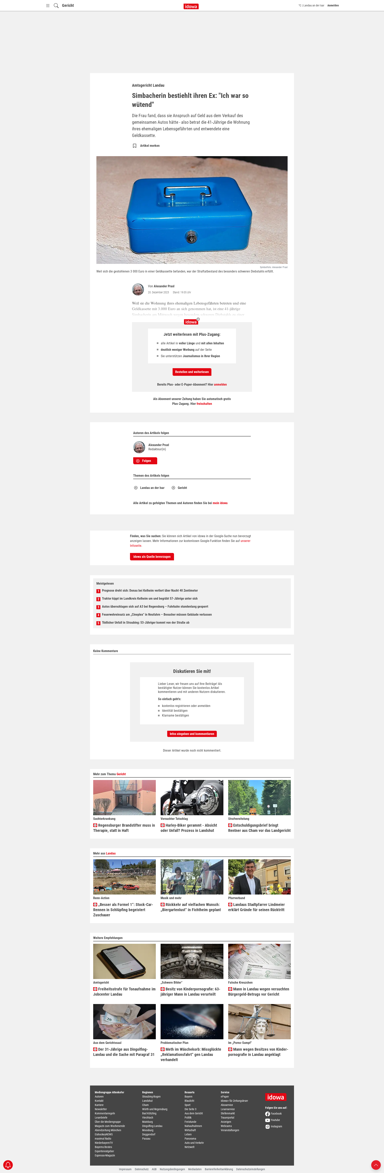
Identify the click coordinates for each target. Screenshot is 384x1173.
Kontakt (99, 1100)
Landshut (147, 1100)
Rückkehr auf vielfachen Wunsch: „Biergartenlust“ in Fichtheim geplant (191, 907)
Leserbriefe (101, 1117)
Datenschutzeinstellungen (250, 1169)
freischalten (204, 404)
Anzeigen (226, 1121)
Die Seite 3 (190, 1109)
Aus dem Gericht (194, 1113)
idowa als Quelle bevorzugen (152, 557)
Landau (111, 853)
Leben (188, 1134)
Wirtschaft (190, 1130)
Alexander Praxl (164, 286)
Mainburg (147, 1121)
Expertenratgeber (104, 1151)
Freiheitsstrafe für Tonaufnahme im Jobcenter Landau (124, 992)
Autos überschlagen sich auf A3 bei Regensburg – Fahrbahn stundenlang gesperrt (155, 606)
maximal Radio (103, 1138)
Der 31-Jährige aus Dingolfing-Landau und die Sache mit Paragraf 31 (124, 1052)
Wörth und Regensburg (154, 1109)
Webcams (226, 1126)
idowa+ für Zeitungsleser (234, 1100)
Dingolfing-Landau (152, 1126)
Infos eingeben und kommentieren (192, 734)
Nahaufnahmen (193, 1126)
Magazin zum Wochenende (110, 1126)
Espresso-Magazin (105, 1155)
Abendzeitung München (108, 1130)
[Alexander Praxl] (139, 289)
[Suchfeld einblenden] (56, 5)
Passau (146, 1138)
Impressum (125, 1169)
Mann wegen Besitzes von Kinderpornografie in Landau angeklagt (258, 1052)
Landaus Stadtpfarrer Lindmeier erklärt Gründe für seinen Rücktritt (256, 907)
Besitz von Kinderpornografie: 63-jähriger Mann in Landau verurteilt (190, 992)
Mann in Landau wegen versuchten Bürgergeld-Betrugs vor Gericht (258, 992)
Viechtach (147, 1117)
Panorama (190, 1138)
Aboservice (227, 1105)
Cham (145, 1105)
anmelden (220, 384)
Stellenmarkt (228, 1113)
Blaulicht (189, 1100)
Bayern (188, 1096)
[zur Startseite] (277, 1095)
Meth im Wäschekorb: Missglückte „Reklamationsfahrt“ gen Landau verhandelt (191, 1054)
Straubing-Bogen (151, 1096)
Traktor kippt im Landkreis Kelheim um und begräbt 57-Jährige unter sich (150, 598)
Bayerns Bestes (103, 1147)
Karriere (99, 1105)
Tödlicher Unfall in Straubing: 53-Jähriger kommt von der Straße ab (145, 622)
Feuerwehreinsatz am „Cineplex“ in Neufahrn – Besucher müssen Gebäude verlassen (157, 614)
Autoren (99, 1096)
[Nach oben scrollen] (376, 1165)
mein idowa (220, 503)
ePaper (225, 1096)
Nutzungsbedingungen (172, 1169)
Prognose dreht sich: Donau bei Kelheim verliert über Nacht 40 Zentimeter (150, 590)
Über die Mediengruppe (108, 1121)
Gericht (68, 5)
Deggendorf (148, 1134)
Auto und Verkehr (194, 1142)
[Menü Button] (47, 5)
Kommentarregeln (105, 1113)
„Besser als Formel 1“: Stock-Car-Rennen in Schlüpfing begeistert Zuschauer (123, 909)
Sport (187, 1105)
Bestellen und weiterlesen (192, 372)
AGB (154, 1169)
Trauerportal (227, 1117)
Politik (188, 1117)
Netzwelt (189, 1147)
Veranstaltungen (230, 1130)
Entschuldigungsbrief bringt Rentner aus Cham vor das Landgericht (259, 828)
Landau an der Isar (152, 488)
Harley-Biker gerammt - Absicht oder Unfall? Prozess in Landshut (189, 828)
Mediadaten (195, 1169)
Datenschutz (142, 1169)
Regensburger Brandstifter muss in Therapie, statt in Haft (124, 828)
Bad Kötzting (149, 1113)
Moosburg (147, 1130)
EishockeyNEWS (104, 1134)
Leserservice (228, 1109)
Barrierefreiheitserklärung (219, 1169)
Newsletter (101, 1109)
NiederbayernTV (104, 1142)
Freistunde (190, 1121)
